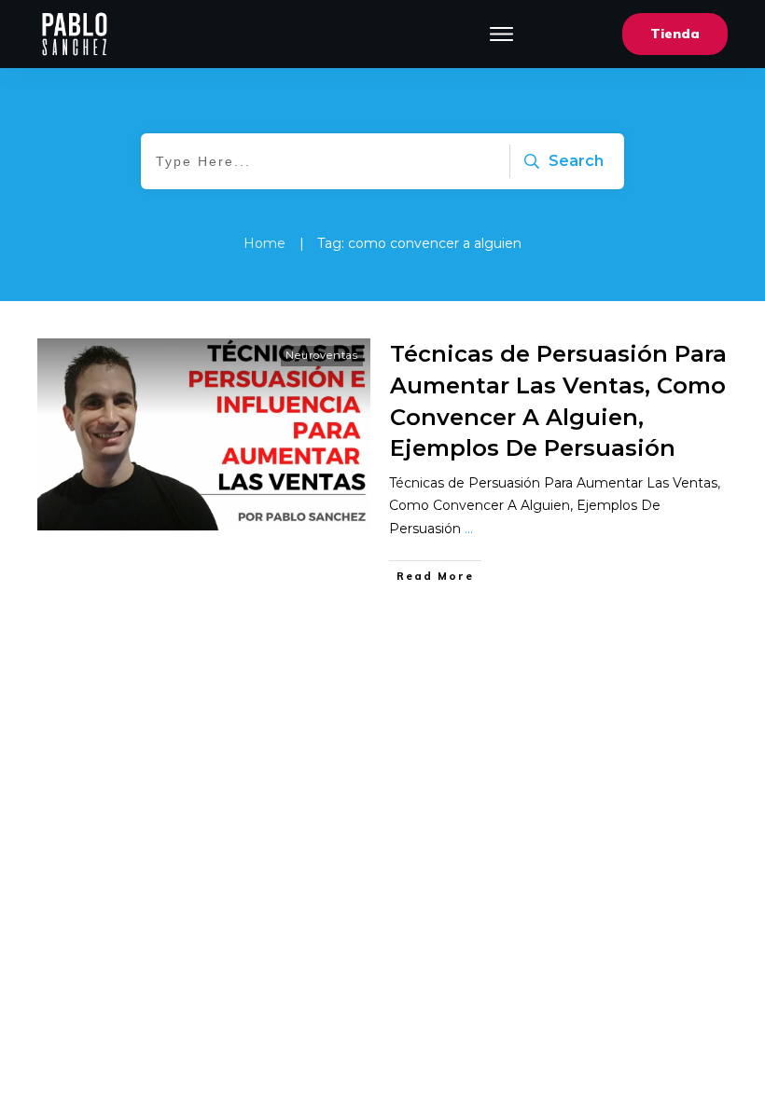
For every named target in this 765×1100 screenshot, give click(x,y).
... (469, 528)
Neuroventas (321, 355)
